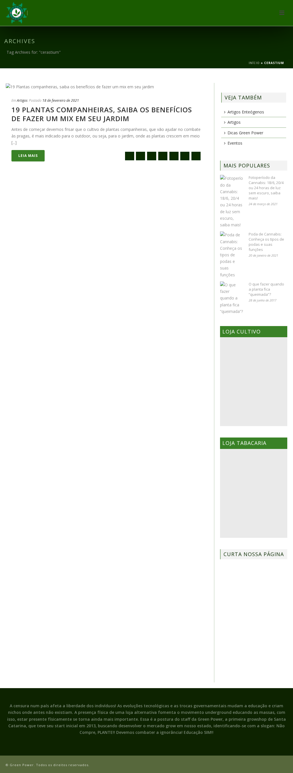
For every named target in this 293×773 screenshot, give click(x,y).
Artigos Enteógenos (245, 112)
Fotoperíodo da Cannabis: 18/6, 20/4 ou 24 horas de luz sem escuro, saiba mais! (266, 188)
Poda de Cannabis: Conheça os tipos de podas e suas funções (266, 241)
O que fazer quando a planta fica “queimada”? (266, 289)
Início (254, 63)
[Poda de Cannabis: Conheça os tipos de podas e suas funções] (231, 254)
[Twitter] (151, 156)
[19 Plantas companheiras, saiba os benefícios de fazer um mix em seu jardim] (107, 86)
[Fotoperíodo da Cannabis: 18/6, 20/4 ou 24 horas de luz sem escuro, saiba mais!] (231, 201)
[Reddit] (174, 156)
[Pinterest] (184, 156)
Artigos (22, 100)
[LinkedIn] (196, 156)
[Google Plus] (162, 156)
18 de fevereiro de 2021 (60, 100)
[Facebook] (140, 156)
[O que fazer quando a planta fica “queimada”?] (231, 298)
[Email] (129, 156)
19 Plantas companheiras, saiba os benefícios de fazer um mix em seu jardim (101, 114)
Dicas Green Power (245, 132)
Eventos (234, 143)
